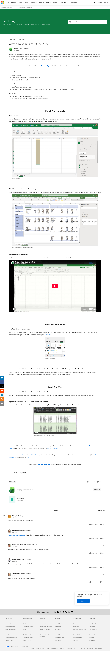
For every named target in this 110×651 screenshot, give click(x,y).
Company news (92, 626)
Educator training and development (44, 635)
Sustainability (92, 640)
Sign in (83, 601)
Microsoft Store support (28, 626)
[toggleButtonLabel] (107, 7)
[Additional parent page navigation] (16, 7)
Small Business (58, 640)
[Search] (95, 3)
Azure (74, 621)
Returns (24, 629)
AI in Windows (8, 634)
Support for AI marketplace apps (79, 629)
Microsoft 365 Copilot (59, 637)
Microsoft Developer (77, 623)
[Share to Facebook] (58, 612)
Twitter (28, 457)
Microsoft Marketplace (77, 634)
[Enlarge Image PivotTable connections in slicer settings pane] (55, 220)
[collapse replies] (4, 516)
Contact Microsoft (40, 648)
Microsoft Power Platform (60, 632)
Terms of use (62, 648)
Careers (90, 621)
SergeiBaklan (16, 530)
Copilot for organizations (11, 629)
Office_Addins (16, 516)
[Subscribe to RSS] (69, 612)
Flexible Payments (27, 640)
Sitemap (32, 648)
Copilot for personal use (10, 632)
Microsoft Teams (58, 634)
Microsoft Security (59, 623)
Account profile (26, 621)
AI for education (43, 641)
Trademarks (69, 648)
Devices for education (44, 623)
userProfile (97, 489)
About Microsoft (92, 623)
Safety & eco (76, 648)
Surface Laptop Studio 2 (10, 626)
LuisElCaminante (16, 559)
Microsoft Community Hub (7, 7)
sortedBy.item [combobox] (101, 510)
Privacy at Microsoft (93, 629)
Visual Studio (75, 640)
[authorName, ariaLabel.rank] (11, 49)
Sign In (106, 2)
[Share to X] (61, 612)
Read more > (48, 335)
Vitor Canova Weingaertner (17, 535)
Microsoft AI (57, 621)
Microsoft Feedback (53, 448)
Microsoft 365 (22, 7)
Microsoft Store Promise (28, 637)
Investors (91, 632)
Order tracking (26, 632)
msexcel (16, 48)
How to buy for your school (45, 632)
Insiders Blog (33, 455)
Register (100, 2)
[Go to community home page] (2, 2)
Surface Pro (8, 621)
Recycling (83, 648)
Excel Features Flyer (43, 464)
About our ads (90, 648)
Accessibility (91, 637)
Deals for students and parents (46, 639)
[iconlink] (12, 499)
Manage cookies (54, 648)
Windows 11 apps (9, 640)
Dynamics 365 (58, 626)
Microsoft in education (44, 621)
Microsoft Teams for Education (46, 626)
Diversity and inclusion (93, 634)
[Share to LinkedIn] (55, 612)
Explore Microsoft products (11, 637)
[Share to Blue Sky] (66, 612)
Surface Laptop (9, 623)
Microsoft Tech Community (78, 632)
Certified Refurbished (27, 634)
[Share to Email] (72, 612)
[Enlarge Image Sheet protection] (55, 150)
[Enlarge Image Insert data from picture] (55, 347)
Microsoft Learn (76, 626)
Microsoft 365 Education (45, 629)
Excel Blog (29, 7)
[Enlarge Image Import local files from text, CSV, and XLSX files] (55, 420)
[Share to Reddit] (63, 612)
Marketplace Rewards (77, 637)
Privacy (47, 648)
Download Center (26, 623)
